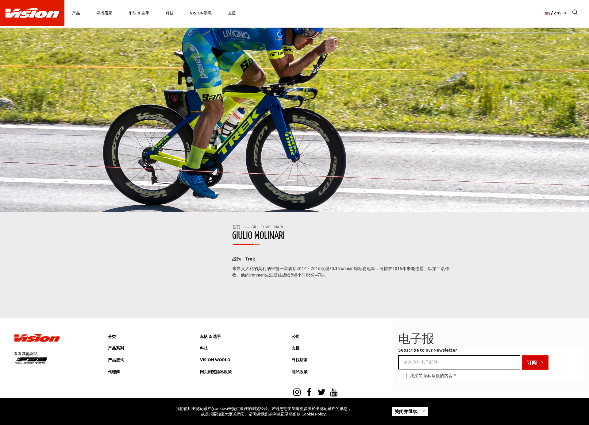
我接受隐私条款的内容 (431, 375)
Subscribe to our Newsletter (427, 350)
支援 (232, 13)
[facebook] (309, 393)
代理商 (114, 371)
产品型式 (116, 359)
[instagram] (297, 393)
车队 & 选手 (139, 13)
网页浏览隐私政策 (216, 371)
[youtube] (334, 393)
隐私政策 (300, 371)
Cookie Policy (314, 414)
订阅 (532, 362)
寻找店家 (104, 13)
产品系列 (116, 348)
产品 (76, 13)
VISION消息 (201, 13)
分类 (112, 336)
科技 (170, 13)
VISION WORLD (215, 359)
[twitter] (321, 393)
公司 (296, 336)
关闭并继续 (407, 411)
